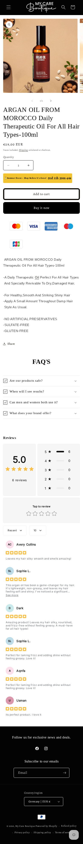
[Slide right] (51, 101)
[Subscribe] (64, 773)
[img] (19, 470)
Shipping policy (42, 832)
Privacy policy (22, 832)
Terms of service (64, 832)
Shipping (23, 150)
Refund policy (68, 825)
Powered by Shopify (46, 826)
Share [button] (11, 344)
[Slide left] (32, 101)
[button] (8, 7)
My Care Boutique (25, 826)
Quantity (8, 157)
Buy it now (42, 208)
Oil (37, 277)
